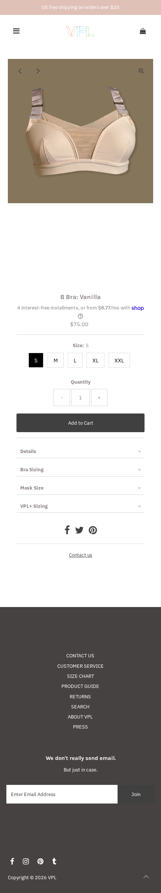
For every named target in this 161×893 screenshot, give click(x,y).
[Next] (38, 71)
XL (95, 360)
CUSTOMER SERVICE (80, 666)
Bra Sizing (31, 469)
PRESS (80, 727)
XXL (119, 360)
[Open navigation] (16, 31)
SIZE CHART (80, 676)
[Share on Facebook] (67, 532)
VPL (52, 877)
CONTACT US (80, 656)
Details (28, 451)
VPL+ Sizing (34, 506)
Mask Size (31, 488)
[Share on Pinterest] (93, 532)
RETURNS (80, 697)
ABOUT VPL (80, 717)
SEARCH (80, 707)
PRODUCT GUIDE (80, 686)
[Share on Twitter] (79, 532)
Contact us (80, 555)
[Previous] (20, 71)
